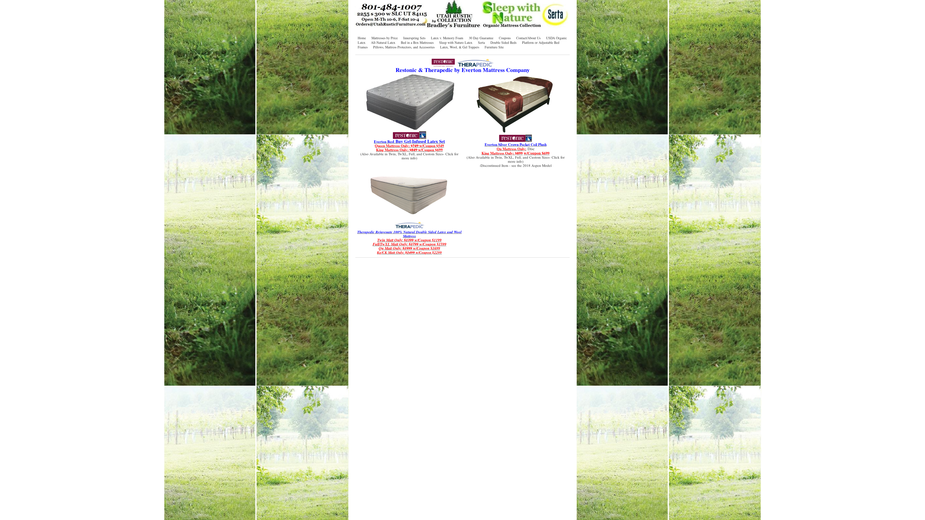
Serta (481, 42)
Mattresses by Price (384, 38)
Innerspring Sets (414, 38)
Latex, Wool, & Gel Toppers (459, 47)
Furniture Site (494, 47)
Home (362, 38)
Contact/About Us (528, 38)
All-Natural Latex (383, 42)
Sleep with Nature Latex (455, 42)
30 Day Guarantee (481, 38)
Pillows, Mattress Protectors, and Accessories (404, 47)
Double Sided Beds (503, 42)
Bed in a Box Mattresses (417, 42)
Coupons (505, 38)
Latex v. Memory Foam (447, 38)
